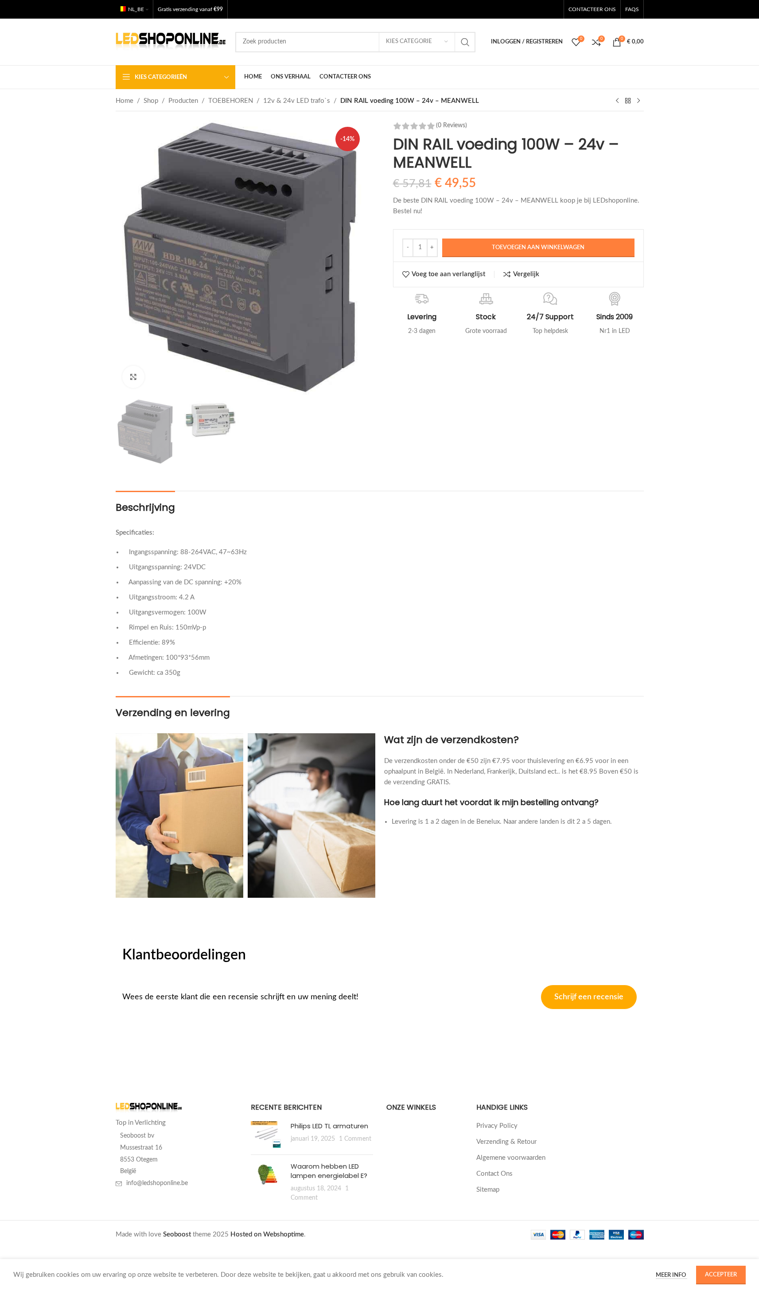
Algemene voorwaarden (510, 1157)
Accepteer (721, 1275)
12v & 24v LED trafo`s (296, 101)
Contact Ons (494, 1173)
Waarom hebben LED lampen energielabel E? (329, 1171)
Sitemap (487, 1189)
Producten (183, 101)
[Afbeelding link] (149, 1107)
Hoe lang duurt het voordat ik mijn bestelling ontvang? (491, 802)
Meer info (671, 1275)
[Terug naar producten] (628, 101)
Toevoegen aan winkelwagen (538, 247)
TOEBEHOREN (230, 101)
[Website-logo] (171, 41)
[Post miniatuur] (267, 1134)
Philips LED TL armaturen (329, 1126)
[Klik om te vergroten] (133, 377)
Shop (151, 101)
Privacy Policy (497, 1126)
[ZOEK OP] (465, 42)
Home (124, 101)
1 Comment (355, 1139)
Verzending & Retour (506, 1141)
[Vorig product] (617, 101)
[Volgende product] (638, 101)
